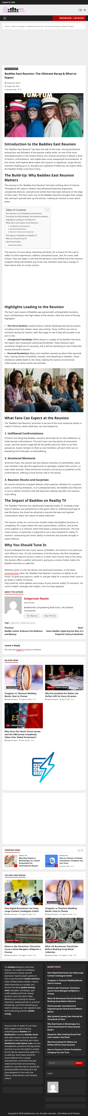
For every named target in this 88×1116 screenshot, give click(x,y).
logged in (20, 649)
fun (8, 725)
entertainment (12, 573)
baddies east (14, 623)
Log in (50, 1073)
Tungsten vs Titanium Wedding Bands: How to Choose (20, 695)
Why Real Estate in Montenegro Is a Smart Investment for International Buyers (63, 1027)
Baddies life (23, 855)
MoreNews (63, 1113)
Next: (64, 631)
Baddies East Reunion (19, 149)
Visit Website (32, 616)
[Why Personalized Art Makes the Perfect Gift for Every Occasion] (64, 677)
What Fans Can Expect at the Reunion (22, 223)
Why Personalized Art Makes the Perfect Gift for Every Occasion (61, 695)
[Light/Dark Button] (80, 10)
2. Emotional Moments (17, 229)
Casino (9, 902)
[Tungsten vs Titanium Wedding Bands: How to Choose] (24, 677)
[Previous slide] (78, 850)
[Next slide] (82, 850)
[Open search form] (85, 10)
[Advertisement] (44, 49)
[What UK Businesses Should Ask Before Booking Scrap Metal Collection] (64, 930)
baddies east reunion (28, 623)
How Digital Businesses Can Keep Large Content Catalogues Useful (22, 909)
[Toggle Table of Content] (45, 210)
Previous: (24, 631)
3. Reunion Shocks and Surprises (21, 232)
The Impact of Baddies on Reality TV (21, 235)
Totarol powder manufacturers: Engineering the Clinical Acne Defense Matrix (64, 1009)
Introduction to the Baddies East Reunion (24, 213)
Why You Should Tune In (16, 238)
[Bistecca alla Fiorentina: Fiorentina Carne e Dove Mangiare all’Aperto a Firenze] (24, 930)
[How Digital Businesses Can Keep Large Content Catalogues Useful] (24, 892)
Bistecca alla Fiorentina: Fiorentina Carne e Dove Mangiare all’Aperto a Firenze (23, 949)
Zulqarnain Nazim (14, 83)
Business (51, 687)
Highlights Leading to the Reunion (21, 219)
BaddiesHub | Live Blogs (71, 18)
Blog (16, 940)
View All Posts (50, 616)
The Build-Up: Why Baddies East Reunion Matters (27, 216)
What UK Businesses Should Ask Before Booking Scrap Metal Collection (61, 949)
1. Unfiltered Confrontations (19, 226)
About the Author (13, 241)
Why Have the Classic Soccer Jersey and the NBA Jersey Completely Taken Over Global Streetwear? (22, 734)
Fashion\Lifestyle (11, 69)
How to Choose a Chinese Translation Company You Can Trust (11, 861)
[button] (4, 18)
